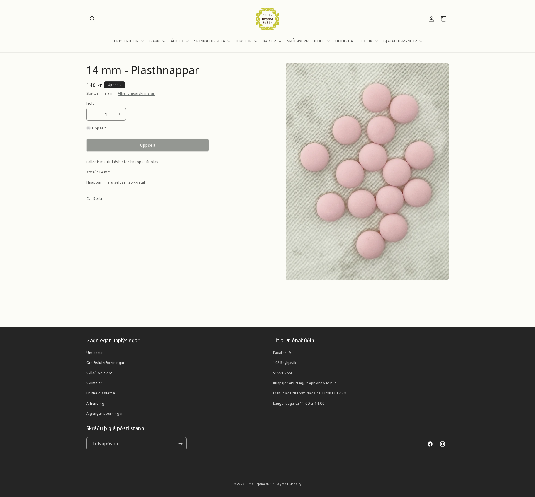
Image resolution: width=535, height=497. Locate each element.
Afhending (95, 403)
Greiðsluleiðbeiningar (105, 362)
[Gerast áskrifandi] (180, 443)
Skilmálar (94, 382)
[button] (92, 19)
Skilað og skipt (99, 372)
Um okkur (94, 352)
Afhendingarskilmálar (136, 93)
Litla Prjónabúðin (261, 484)
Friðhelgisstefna (100, 392)
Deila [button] (97, 198)
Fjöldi (91, 102)
